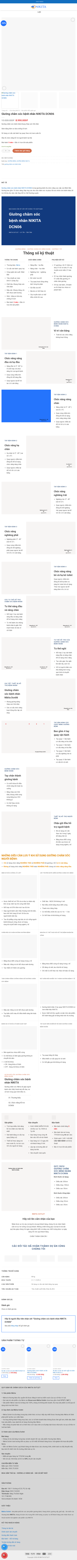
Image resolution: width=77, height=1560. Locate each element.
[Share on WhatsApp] (3, 168)
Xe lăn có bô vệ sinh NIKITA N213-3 (13, 1371)
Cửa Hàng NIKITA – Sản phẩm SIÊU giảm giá (23, 110)
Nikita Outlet (6, 1511)
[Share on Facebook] (7, 168)
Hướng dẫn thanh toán (9, 1535)
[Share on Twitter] (10, 168)
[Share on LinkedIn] (21, 168)
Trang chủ (5, 110)
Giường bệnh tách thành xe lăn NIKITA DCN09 (37, 1371)
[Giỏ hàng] (74, 7)
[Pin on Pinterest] (17, 168)
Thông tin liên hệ (7, 1528)
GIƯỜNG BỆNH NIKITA (23, 161)
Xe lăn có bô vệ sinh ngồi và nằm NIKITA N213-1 (64, 1371)
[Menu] (3, 6)
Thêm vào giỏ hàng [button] (34, 1377)
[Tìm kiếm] (71, 7)
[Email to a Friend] (14, 168)
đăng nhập (14, 1326)
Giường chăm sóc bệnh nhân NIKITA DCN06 (17, 188)
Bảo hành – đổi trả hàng (10, 1539)
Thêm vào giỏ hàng (22, 151)
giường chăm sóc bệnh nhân (12, 164)
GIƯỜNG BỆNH (12, 161)
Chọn (4, 1376)
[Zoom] (4, 88)
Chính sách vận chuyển (9, 1532)
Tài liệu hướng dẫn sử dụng (11, 1542)
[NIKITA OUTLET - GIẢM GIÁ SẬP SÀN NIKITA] (38, 7)
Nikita (18, 265)
